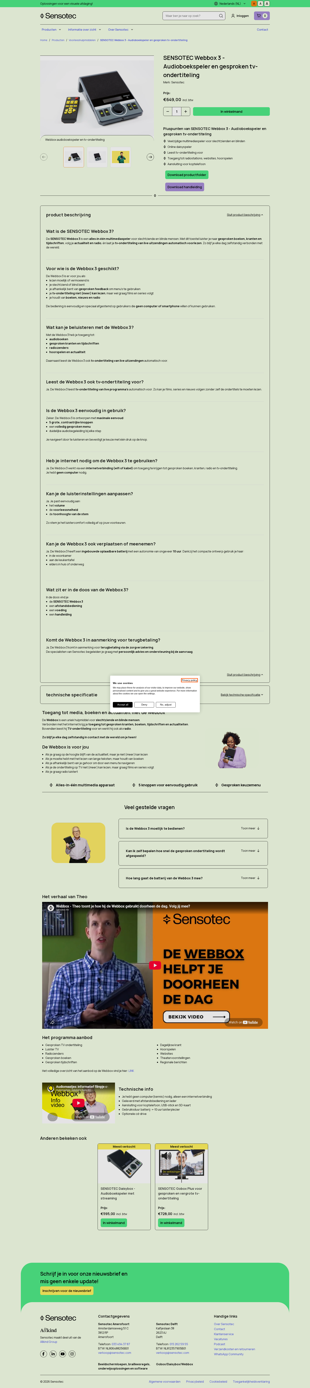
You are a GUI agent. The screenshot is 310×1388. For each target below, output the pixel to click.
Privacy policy (189, 680)
